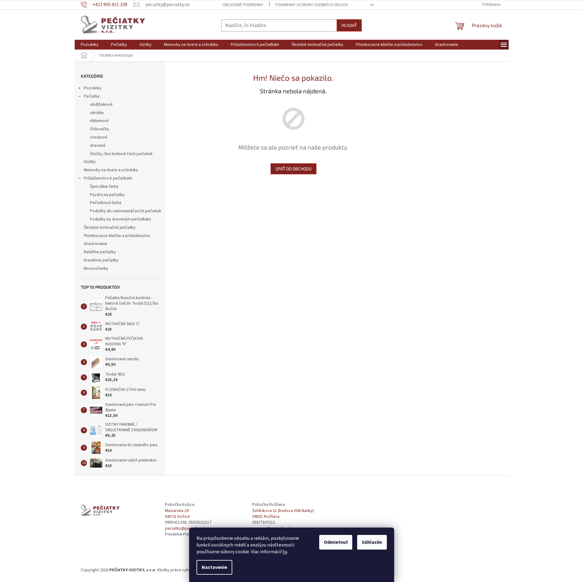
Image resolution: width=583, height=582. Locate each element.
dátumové (99, 121)
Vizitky (90, 162)
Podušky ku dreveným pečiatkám (120, 219)
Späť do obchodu (293, 168)
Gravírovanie (95, 244)
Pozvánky (93, 88)
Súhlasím (372, 542)
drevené (98, 146)
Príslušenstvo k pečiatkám (108, 178)
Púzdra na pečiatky (107, 195)
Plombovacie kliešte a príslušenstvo (117, 236)
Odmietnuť (336, 542)
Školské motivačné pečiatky (110, 227)
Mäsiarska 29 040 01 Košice (177, 514)
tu (284, 551)
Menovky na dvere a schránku (111, 170)
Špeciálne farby (104, 186)
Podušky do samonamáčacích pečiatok (125, 211)
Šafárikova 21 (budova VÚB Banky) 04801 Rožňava (283, 514)
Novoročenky (96, 268)
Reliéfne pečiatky (100, 252)
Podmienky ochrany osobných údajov (311, 5)
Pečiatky (92, 96)
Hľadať (349, 25)
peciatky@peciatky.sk (185, 529)
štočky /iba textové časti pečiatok (121, 154)
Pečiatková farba (105, 203)
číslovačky (99, 129)
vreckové (98, 137)
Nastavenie (214, 567)
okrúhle (97, 113)
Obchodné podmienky (242, 5)
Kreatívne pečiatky (101, 260)
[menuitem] (90, 45)
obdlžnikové (101, 105)
